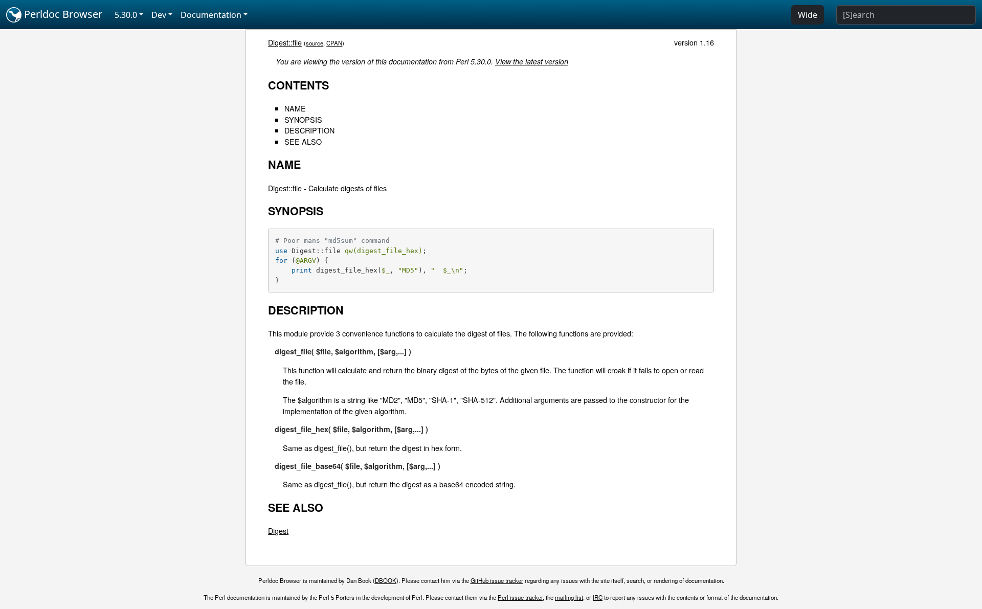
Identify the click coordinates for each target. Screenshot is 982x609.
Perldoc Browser (61, 14)
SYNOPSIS (303, 119)
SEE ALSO (303, 141)
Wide (807, 14)
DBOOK (385, 580)
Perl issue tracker (520, 597)
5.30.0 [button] (126, 14)
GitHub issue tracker (497, 580)
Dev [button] (158, 14)
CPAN (334, 43)
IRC (597, 597)
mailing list (569, 597)
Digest (278, 530)
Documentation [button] (211, 14)
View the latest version (531, 61)
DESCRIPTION (309, 130)
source (314, 43)
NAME (295, 108)
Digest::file (285, 42)
